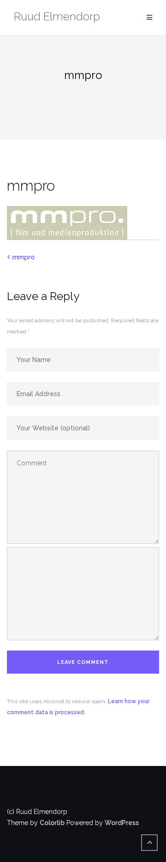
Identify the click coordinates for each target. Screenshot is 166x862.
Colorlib (52, 822)
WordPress (122, 822)
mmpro (23, 257)
